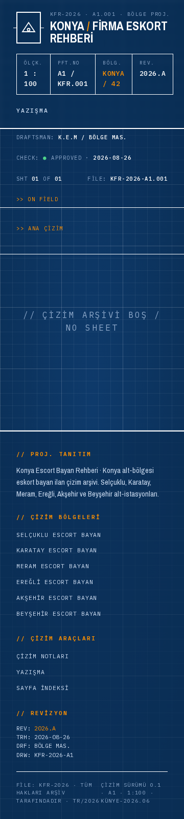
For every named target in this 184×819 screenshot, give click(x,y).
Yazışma (30, 672)
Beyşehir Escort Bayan (58, 613)
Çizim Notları (42, 656)
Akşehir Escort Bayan (56, 597)
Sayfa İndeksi (42, 688)
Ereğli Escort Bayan (54, 582)
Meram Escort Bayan (52, 566)
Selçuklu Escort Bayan (58, 534)
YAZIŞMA (32, 110)
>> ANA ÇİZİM (39, 228)
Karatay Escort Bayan (56, 550)
